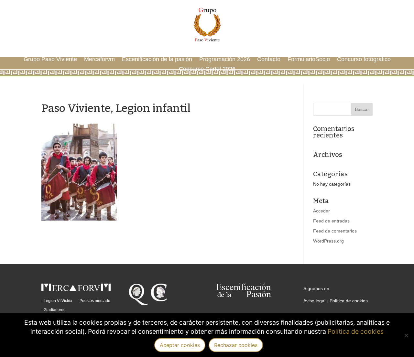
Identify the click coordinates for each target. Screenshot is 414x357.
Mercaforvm (99, 59)
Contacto (268, 59)
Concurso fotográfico (364, 59)
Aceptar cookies (180, 345)
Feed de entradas (331, 220)
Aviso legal (314, 300)
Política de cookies (349, 300)
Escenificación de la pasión (157, 59)
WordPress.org (328, 240)
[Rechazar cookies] (406, 335)
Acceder (321, 210)
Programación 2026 (224, 59)
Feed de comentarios (335, 230)
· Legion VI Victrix (56, 300)
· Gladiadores (53, 310)
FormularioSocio (309, 59)
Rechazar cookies (235, 345)
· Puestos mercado (93, 300)
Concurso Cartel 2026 (207, 69)
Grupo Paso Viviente (50, 59)
